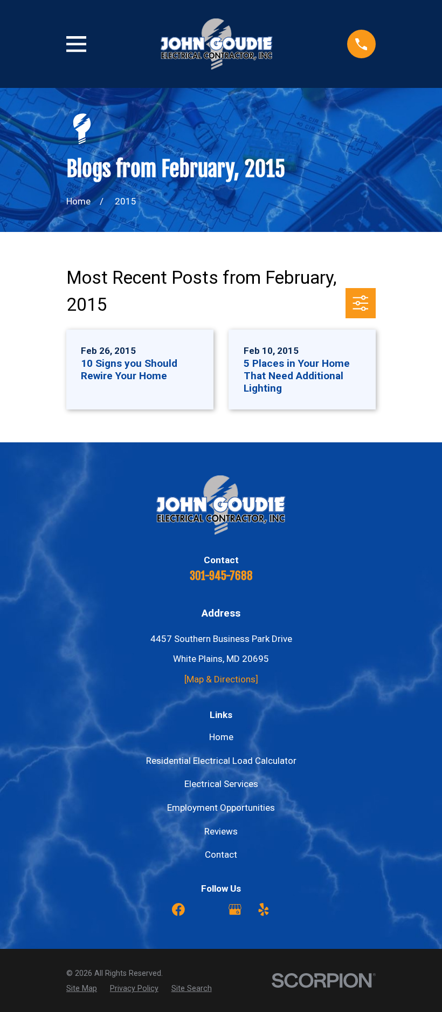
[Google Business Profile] (235, 909)
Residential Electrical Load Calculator (221, 760)
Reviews (221, 831)
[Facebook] (178, 909)
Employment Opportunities (221, 807)
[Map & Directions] (221, 679)
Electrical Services (221, 783)
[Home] (217, 44)
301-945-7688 (221, 576)
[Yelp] (263, 909)
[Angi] (207, 909)
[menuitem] (81, 988)
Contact (221, 854)
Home (221, 736)
